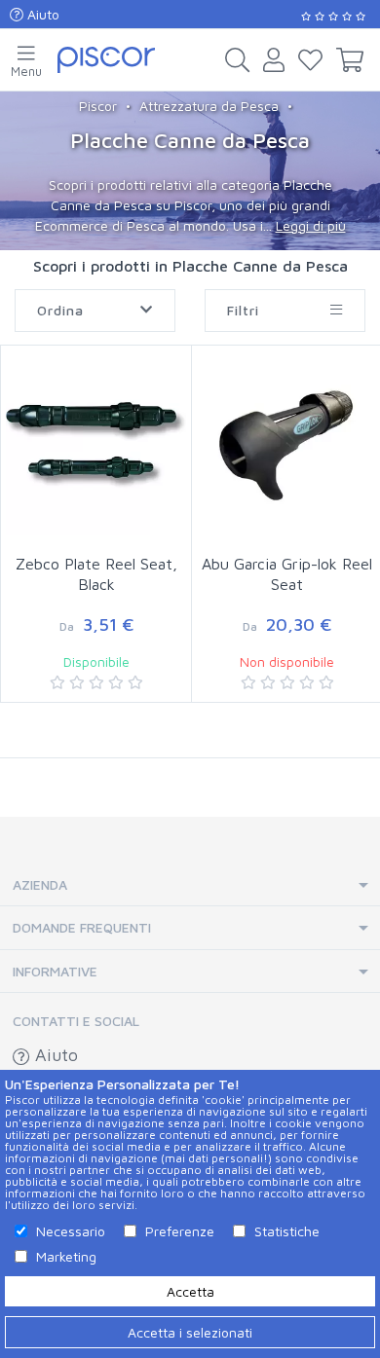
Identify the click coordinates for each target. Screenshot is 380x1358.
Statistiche (287, 1231)
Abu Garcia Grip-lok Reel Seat (287, 574)
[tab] (190, 885)
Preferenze (179, 1231)
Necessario (70, 1231)
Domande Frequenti (82, 927)
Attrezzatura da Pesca (209, 105)
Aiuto (41, 14)
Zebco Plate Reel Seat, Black (96, 574)
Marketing (66, 1256)
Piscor (98, 105)
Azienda (40, 884)
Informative (55, 971)
